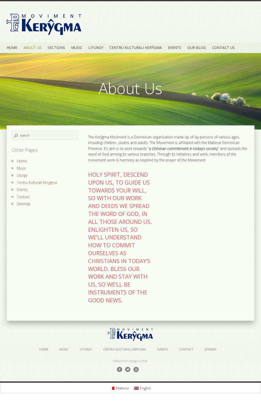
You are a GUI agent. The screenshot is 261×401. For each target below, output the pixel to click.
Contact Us (223, 47)
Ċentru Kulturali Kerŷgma (135, 47)
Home (12, 47)
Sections (56, 47)
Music (76, 47)
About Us (32, 47)
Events (174, 47)
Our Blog (196, 47)
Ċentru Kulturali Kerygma (37, 182)
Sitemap (24, 203)
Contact (23, 196)
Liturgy (95, 47)
